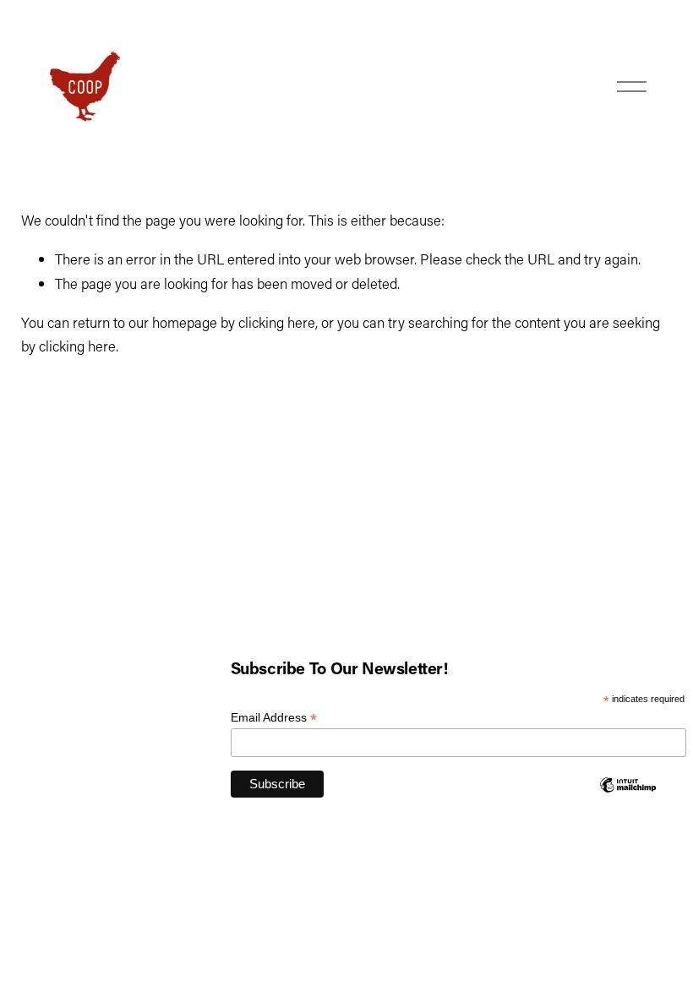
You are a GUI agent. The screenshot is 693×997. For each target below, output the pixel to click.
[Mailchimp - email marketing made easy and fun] (628, 789)
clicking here (276, 322)
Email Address (274, 718)
